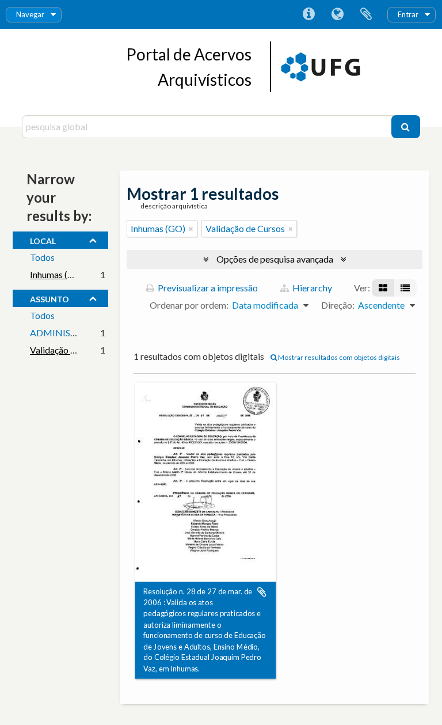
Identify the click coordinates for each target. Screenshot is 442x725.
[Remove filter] (191, 228)
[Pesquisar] (405, 126)
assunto (49, 298)
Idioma (337, 14)
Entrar (408, 14)
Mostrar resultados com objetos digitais (338, 357)
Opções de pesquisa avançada (275, 258)
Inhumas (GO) (57, 274)
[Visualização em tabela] (405, 288)
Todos (42, 257)
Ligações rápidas (308, 14)
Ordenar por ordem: (189, 304)
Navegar (30, 14)
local (43, 239)
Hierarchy (311, 287)
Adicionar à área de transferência (262, 592)
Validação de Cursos (69, 349)
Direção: (338, 304)
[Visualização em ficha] (383, 288)
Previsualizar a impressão (207, 287)
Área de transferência (366, 14)
